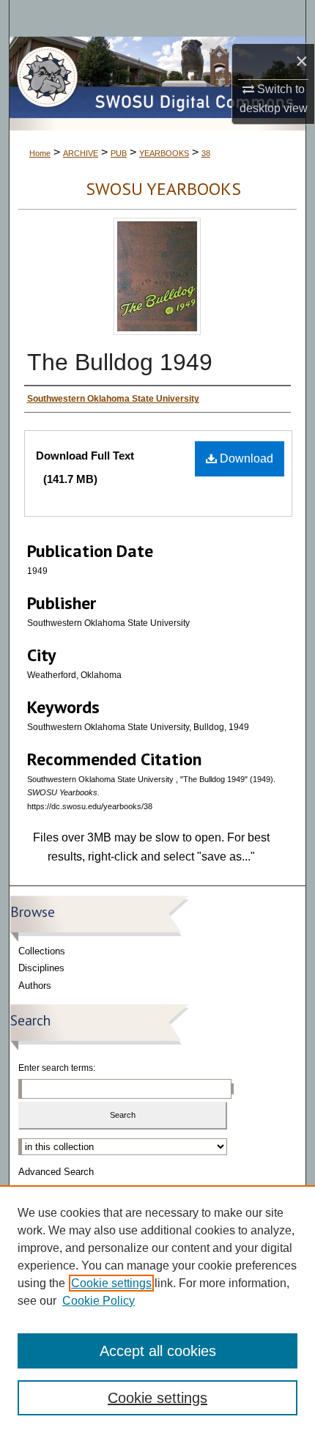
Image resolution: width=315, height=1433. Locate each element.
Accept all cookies (158, 1351)
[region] (157, 1309)
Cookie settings (111, 1283)
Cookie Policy (98, 1300)
